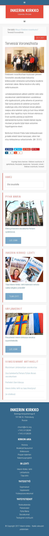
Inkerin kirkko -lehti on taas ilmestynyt (20, 388)
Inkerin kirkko (24, 10)
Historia (24, 445)
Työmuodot (34, 164)
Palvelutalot (24, 508)
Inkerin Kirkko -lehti (24, 469)
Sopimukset (24, 487)
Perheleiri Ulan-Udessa (14, 382)
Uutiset (41, 164)
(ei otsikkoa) (10, 394)
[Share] (6, 153)
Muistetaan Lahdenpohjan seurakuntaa (21, 367)
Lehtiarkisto (24, 472)
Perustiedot (18, 164)
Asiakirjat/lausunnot (24, 448)
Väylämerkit (24, 490)
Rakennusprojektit (24, 458)
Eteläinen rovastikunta (35, 162)
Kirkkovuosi (24, 451)
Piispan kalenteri (24, 454)
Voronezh (41, 167)
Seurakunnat (26, 164)
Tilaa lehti (14, 296)
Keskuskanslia (24, 505)
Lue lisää (13, 240)
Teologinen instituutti (24, 518)
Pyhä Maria (24, 511)
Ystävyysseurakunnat (24, 493)
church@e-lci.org (24, 427)
